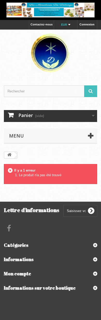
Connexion (87, 24)
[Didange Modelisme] (50, 52)
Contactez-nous (42, 24)
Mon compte (17, 273)
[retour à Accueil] (9, 155)
